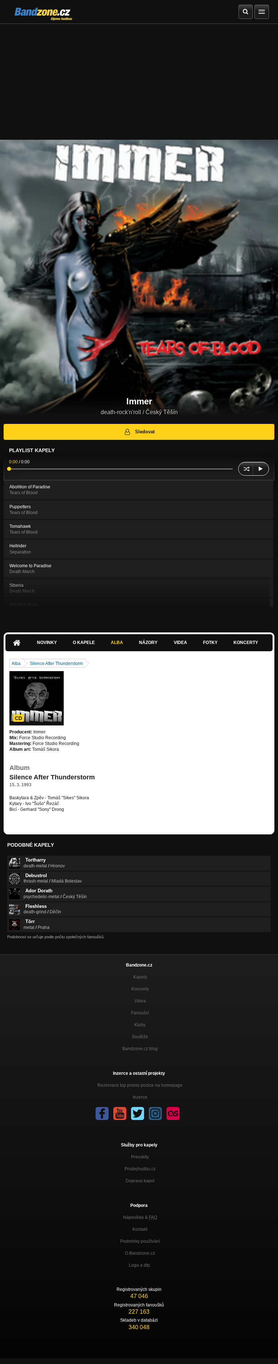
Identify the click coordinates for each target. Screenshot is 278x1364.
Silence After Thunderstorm (56, 663)
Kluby (140, 1024)
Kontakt (139, 1229)
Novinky (47, 642)
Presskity (140, 1156)
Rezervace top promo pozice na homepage (139, 1085)
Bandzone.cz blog (140, 1048)
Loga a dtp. (140, 1265)
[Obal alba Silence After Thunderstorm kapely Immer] (36, 698)
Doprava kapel (140, 1180)
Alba (117, 642)
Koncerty (245, 642)
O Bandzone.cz (140, 1253)
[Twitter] (137, 1113)
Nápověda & (140, 1217)
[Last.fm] (173, 1113)
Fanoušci (140, 1012)
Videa (180, 642)
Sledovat (145, 431)
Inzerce (140, 1097)
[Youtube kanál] (119, 1113)
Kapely (140, 977)
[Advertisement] (139, 78)
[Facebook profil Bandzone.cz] (102, 1113)
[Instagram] (155, 1113)
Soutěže (140, 1036)
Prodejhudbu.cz (140, 1168)
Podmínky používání (140, 1241)
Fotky (210, 642)
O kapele (84, 642)
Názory (148, 642)
